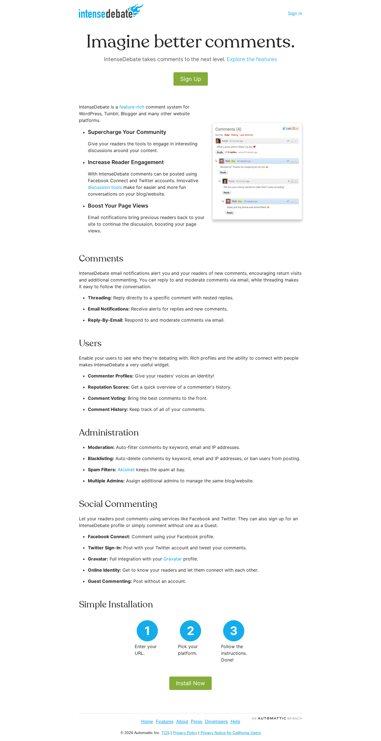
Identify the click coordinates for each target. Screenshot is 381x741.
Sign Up (190, 79)
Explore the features (252, 59)
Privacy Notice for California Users (231, 732)
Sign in (295, 13)
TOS (165, 732)
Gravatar (172, 559)
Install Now (190, 683)
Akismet (126, 469)
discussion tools (105, 187)
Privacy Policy (185, 732)
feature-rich (131, 107)
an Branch (277, 718)
